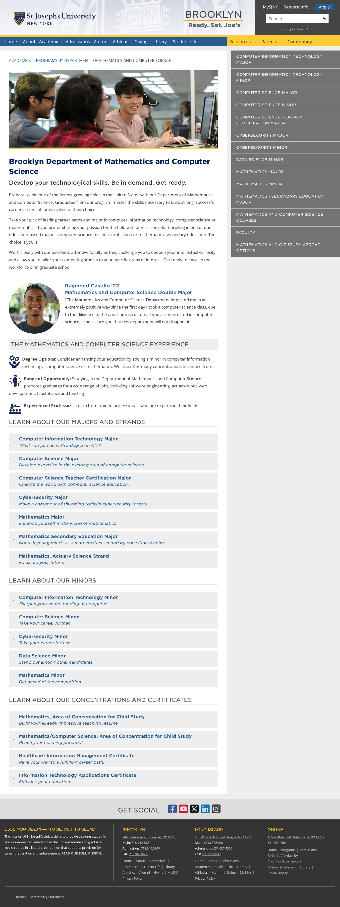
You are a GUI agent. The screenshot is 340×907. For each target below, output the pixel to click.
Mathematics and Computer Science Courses (279, 217)
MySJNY (270, 7)
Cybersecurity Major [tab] (84, 500)
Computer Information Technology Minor (279, 77)
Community (299, 42)
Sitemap (20, 897)
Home (10, 42)
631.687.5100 (213, 842)
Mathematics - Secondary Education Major (280, 199)
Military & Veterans (282, 867)
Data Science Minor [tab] (56, 659)
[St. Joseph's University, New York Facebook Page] (172, 811)
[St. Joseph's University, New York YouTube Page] (183, 811)
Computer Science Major (266, 93)
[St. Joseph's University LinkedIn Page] (205, 811)
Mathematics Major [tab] (67, 520)
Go (324, 17)
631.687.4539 (211, 854)
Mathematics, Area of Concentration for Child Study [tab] (82, 720)
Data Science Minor (259, 160)
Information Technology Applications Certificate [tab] (77, 778)
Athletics (122, 42)
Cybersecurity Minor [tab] (45, 639)
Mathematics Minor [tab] (50, 678)
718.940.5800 (150, 848)
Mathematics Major (259, 172)
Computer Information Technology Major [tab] (68, 442)
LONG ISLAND (209, 829)
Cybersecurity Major (262, 135)
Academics (50, 42)
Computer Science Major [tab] (82, 461)
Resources (240, 42)
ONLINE (275, 829)
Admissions (78, 42)
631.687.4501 (277, 842)
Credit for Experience (283, 861)
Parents (269, 42)
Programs (288, 850)
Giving (141, 42)
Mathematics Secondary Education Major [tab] (92, 539)
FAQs (271, 855)
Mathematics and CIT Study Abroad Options (278, 248)
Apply (324, 7)
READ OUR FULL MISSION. (81, 853)
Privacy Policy (132, 878)
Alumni (101, 42)
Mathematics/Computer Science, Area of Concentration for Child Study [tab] (105, 739)
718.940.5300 (140, 842)
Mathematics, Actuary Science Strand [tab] (64, 559)
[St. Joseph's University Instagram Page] (216, 811)
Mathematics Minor (259, 184)
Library (159, 42)
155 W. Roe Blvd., (223, 837)
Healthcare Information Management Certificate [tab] (77, 758)
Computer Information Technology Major (279, 59)
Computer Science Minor (266, 105)
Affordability (289, 855)
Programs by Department (63, 60)
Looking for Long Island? (297, 29)
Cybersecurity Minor (261, 147)
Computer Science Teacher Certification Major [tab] (75, 481)
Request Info (295, 7)
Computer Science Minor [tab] (49, 620)
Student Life (185, 42)
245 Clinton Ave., (149, 837)
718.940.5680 (138, 854)
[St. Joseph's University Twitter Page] (194, 811)
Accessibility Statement (47, 897)
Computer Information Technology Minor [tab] (68, 600)
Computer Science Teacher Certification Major (269, 120)
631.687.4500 (222, 848)
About (29, 42)
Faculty (245, 232)
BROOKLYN (213, 15)
